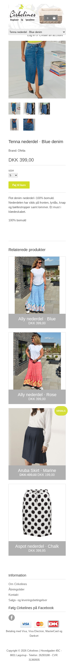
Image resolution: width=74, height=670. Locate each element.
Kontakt (13, 594)
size (11, 170)
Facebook (11, 617)
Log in (31, 35)
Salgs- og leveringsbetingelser (27, 600)
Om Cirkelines (17, 584)
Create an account (51, 35)
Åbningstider (16, 589)
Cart (48, 18)
